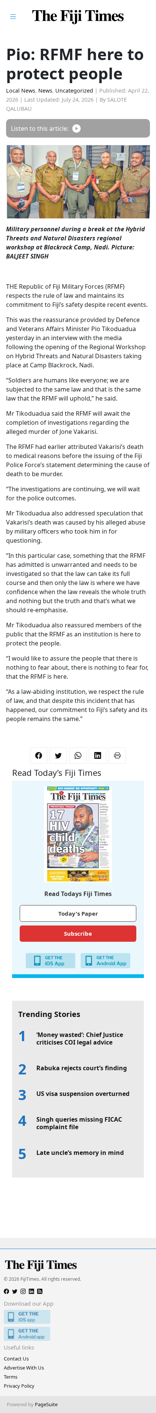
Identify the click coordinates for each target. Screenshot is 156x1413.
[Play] (76, 128)
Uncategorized (74, 90)
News (45, 90)
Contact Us (16, 1358)
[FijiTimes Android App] (78, 1334)
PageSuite (46, 1404)
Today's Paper (78, 913)
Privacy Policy (19, 1385)
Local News (20, 90)
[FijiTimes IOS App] (78, 1317)
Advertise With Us (24, 1367)
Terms (10, 1376)
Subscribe (78, 933)
